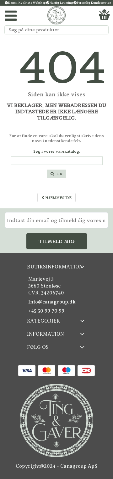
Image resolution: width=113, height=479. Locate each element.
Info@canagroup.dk (52, 302)
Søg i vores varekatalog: (56, 151)
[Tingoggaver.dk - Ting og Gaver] (56, 15)
